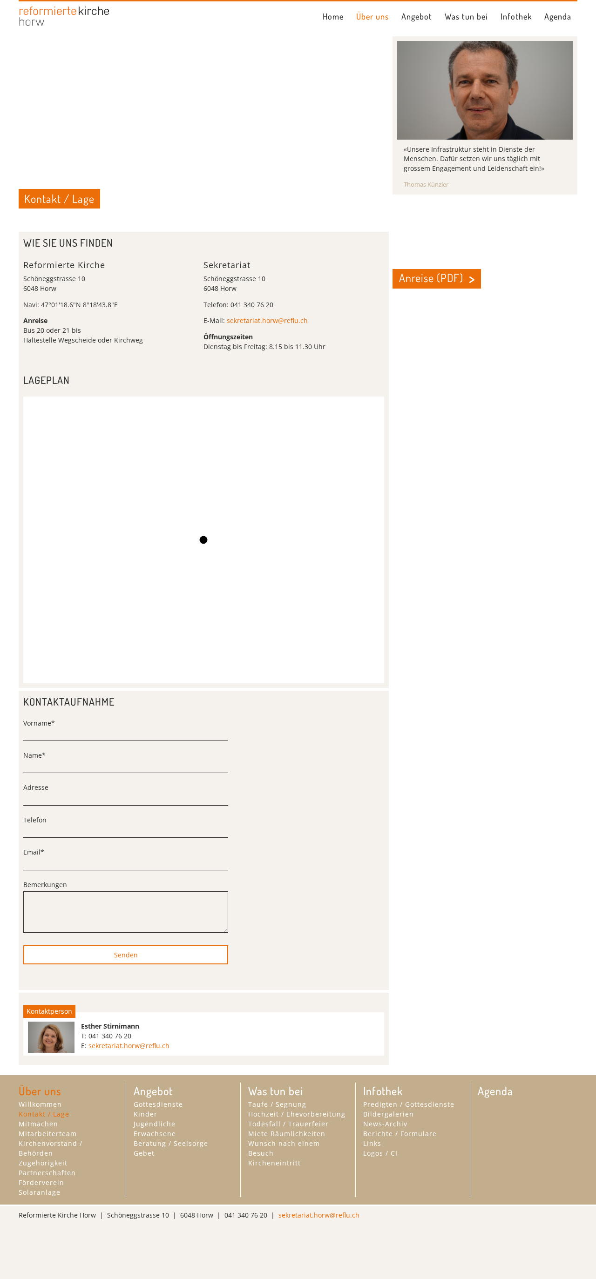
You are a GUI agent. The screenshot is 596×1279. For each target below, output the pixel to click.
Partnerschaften (47, 1172)
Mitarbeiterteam (48, 1133)
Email (33, 852)
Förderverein (41, 1182)
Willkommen (40, 1104)
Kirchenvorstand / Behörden (50, 1148)
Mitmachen (38, 1123)
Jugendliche (155, 1123)
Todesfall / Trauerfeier (288, 1123)
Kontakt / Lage (44, 1114)
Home (333, 16)
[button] (203, 540)
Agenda (557, 16)
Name (34, 755)
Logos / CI (380, 1153)
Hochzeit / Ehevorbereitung (296, 1114)
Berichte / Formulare (400, 1133)
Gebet (144, 1153)
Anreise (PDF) (431, 278)
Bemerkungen (45, 884)
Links (372, 1143)
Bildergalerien (388, 1114)
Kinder (145, 1114)
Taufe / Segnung (277, 1104)
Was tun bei (466, 16)
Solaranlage (40, 1192)
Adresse (35, 787)
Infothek (516, 16)
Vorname (39, 723)
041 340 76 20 (109, 1035)
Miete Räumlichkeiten (286, 1133)
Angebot (416, 16)
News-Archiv (385, 1123)
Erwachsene (155, 1133)
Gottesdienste (158, 1104)
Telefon (35, 819)
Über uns (372, 16)
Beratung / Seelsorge (171, 1143)
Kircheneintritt (274, 1162)
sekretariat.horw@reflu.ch (267, 320)
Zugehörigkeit (43, 1162)
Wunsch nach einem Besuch (284, 1148)
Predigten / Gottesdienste (408, 1104)
